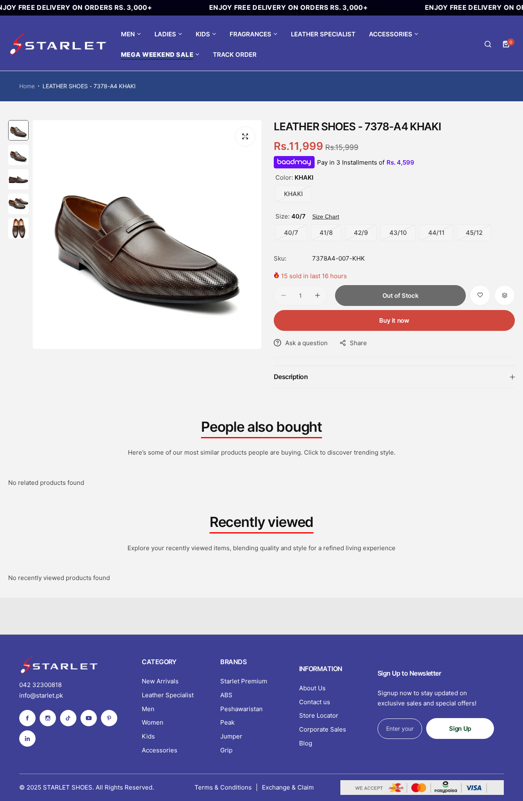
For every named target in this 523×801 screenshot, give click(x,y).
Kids (148, 736)
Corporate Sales (322, 729)
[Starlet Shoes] (59, 44)
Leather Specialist (168, 695)
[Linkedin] (27, 738)
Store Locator (318, 715)
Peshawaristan (241, 709)
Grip (226, 750)
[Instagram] (48, 718)
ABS (226, 695)
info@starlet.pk (41, 695)
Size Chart (325, 216)
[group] (147, 234)
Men (148, 709)
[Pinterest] (109, 718)
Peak (227, 722)
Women (152, 722)
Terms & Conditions (223, 787)
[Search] (488, 44)
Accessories (159, 750)
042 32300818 (40, 685)
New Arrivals (160, 681)
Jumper (231, 736)
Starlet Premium (243, 681)
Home (27, 86)
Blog (305, 743)
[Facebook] (27, 718)
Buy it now (394, 320)
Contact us (314, 702)
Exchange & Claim (288, 787)
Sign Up (460, 728)
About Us (312, 688)
